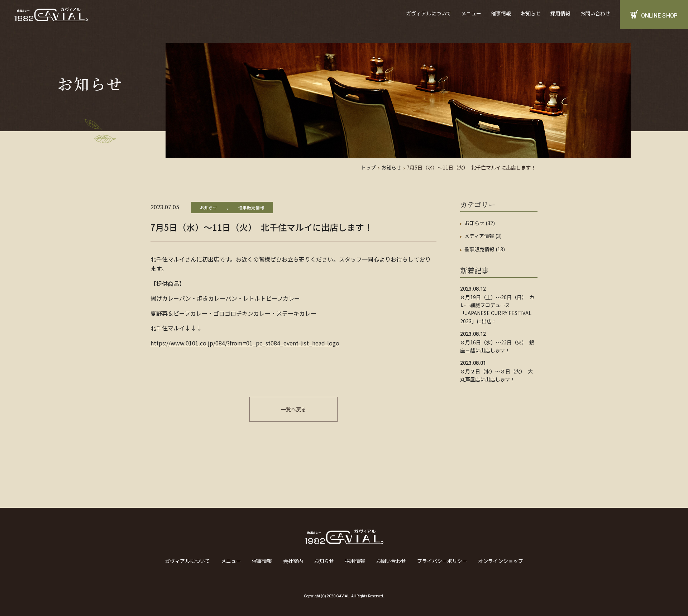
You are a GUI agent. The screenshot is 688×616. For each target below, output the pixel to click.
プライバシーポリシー (442, 560)
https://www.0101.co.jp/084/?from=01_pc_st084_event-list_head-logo (244, 343)
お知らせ (531, 13)
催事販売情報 (251, 207)
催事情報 (501, 13)
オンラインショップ (500, 560)
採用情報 (560, 13)
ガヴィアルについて (428, 13)
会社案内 (293, 560)
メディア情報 (479, 235)
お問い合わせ (595, 13)
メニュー (471, 13)
